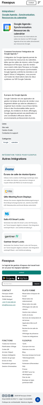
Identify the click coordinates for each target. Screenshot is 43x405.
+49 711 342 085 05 (9, 302)
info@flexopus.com (8, 305)
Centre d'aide (7, 130)
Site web (5, 127)
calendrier (14, 142)
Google (5, 142)
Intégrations (8, 11)
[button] (39, 3)
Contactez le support (10, 133)
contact (31, 3)
